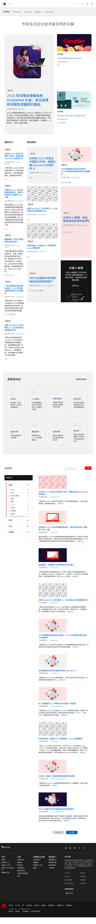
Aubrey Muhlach (46, 172)
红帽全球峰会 (69, 905)
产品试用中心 (37, 860)
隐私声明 (10, 911)
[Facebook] (75, 849)
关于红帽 (10, 905)
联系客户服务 (53, 862)
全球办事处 (29, 905)
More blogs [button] (49, 12)
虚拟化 (41, 290)
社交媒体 (51, 868)
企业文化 (67, 876)
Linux (5, 228)
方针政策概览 (25, 911)
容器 (12, 499)
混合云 (34, 290)
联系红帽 (36, 905)
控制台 (35, 868)
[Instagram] (83, 849)
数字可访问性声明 (35, 911)
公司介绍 (67, 873)
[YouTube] (70, 849)
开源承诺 (82, 876)
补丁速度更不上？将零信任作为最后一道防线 (57, 703)
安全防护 (77, 399)
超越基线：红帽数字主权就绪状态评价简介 (56, 565)
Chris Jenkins (54, 567)
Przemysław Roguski (57, 706)
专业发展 (63, 122)
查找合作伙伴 (21, 870)
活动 (23, 905)
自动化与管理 (11, 314)
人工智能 (35, 399)
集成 (12, 502)
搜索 (88, 468)
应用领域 (56, 431)
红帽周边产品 (60, 905)
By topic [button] (27, 12)
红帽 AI (4, 860)
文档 (18, 876)
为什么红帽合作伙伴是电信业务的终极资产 (56, 809)
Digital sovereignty (9, 275)
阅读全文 (61, 504)
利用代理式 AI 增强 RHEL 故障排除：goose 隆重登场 (60, 738)
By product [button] (16, 12)
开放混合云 (57, 398)
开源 (58, 65)
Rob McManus (80, 225)
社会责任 (82, 880)
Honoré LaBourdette (48, 285)
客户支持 (19, 865)
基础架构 (35, 431)
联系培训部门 (53, 865)
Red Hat (21, 109)
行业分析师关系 (69, 883)
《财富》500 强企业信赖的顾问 (76, 864)
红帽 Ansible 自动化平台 (8, 869)
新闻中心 (82, 873)
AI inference (66, 232)
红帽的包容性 (51, 905)
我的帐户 (19, 862)
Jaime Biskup (20, 297)
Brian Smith (43, 251)
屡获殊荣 (68, 868)
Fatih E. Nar (63, 779)
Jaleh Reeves (20, 334)
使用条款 (17, 911)
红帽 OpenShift (6, 865)
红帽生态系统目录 (22, 873)
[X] (79, 849)
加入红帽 (82, 883)
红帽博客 (6, 12)
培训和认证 (20, 860)
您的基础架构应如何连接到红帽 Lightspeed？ (58, 670)
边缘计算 (14, 431)
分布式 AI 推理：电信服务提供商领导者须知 (57, 776)
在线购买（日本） (38, 865)
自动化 (13, 399)
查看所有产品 (5, 872)
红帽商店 (35, 862)
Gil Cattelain (20, 201)
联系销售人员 (53, 860)
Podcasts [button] (38, 12)
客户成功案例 (68, 880)
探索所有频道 (81, 379)
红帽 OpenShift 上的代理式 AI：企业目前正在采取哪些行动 (63, 600)
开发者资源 (20, 868)
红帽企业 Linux (6, 862)
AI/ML (58, 122)
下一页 (71, 832)
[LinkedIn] (65, 849)
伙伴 (38, 290)
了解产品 (75, 286)
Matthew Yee (55, 673)
